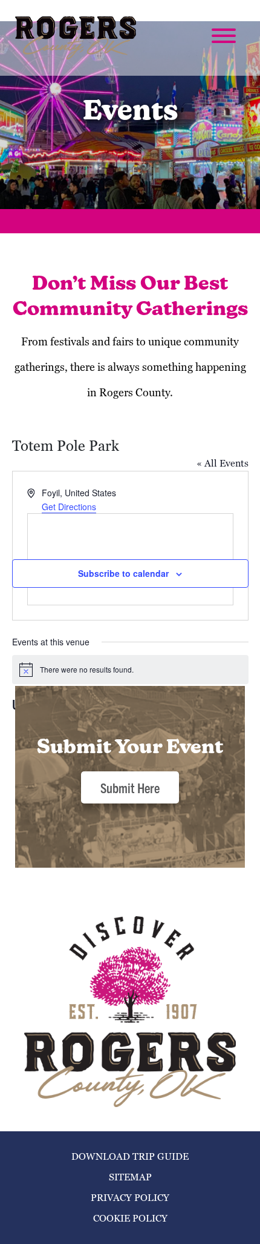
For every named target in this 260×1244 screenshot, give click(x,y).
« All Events (223, 463)
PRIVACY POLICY (130, 1197)
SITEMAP (130, 1177)
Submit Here (130, 787)
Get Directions (69, 507)
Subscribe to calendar (123, 573)
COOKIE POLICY (130, 1218)
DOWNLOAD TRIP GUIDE (130, 1156)
